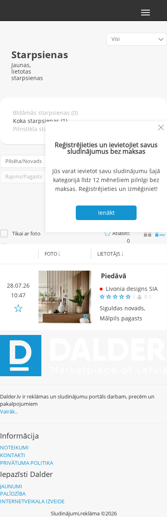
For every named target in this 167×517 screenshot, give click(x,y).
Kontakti (12, 455)
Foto (51, 253)
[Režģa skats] (147, 233)
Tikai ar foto (26, 233)
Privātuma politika (26, 462)
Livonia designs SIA (132, 288)
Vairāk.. (8, 411)
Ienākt (106, 212)
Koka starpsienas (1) (40, 121)
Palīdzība (13, 493)
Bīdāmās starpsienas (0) (45, 113)
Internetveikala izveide (32, 501)
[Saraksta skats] (160, 232)
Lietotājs (108, 253)
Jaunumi (11, 486)
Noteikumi (14, 447)
